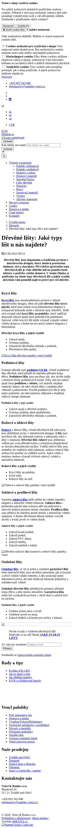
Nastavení (8, 26)
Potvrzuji (6, 76)
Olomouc (14, 767)
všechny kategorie (26, 199)
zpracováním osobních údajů (34, 655)
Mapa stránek (40, 818)
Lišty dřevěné (24, 182)
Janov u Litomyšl (19, 770)
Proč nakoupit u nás (20, 715)
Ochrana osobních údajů (23, 738)
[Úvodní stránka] (12, 137)
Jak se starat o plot (19, 674)
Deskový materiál (26, 176)
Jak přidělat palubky (20, 677)
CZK (12, 124)
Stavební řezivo (25, 179)
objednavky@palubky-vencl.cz (19, 802)
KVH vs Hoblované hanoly (25, 680)
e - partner (35, 770)
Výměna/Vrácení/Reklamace (25, 721)
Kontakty (14, 215)
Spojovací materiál (27, 192)
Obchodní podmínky (21, 731)
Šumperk (14, 760)
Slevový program (19, 202)
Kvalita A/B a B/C (19, 670)
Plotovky (21, 186)
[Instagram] (10, 99)
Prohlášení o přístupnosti (15, 818)
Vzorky (20, 195)
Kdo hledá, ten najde (13, 145)
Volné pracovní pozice (22, 741)
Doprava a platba (19, 209)
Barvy (19, 189)
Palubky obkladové (27, 166)
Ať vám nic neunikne (14, 644)
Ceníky (13, 205)
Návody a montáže (20, 728)
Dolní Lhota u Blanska (22, 763)
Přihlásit (7, 648)
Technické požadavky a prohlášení (29, 725)
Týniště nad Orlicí (19, 757)
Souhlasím (23, 26)
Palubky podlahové (27, 169)
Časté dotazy (16, 212)
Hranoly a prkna (25, 172)
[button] (2, 105)
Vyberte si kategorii (20, 162)
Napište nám (16, 735)
